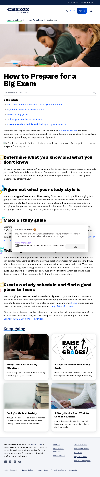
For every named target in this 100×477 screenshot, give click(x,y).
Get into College (80, 444)
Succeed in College (81, 448)
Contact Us (73, 470)
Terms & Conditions (58, 470)
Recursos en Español (82, 461)
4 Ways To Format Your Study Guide (72, 366)
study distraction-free (61, 306)
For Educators (72, 3)
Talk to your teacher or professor (24, 119)
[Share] (94, 93)
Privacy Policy (27, 470)
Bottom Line (36, 444)
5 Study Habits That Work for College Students (72, 415)
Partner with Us (86, 3)
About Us (56, 444)
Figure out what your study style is (25, 109)
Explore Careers (80, 457)
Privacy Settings (41, 470)
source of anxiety (68, 130)
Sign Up (82, 11)
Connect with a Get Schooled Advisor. (24, 318)
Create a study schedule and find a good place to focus (36, 124)
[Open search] (67, 10)
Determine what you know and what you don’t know (34, 104)
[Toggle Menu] (91, 11)
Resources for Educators (58, 450)
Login (72, 11)
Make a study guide (17, 114)
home (74, 303)
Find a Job (78, 453)
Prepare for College (34, 20)
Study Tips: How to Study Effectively (21, 366)
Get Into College (14, 20)
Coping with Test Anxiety (21, 413)
